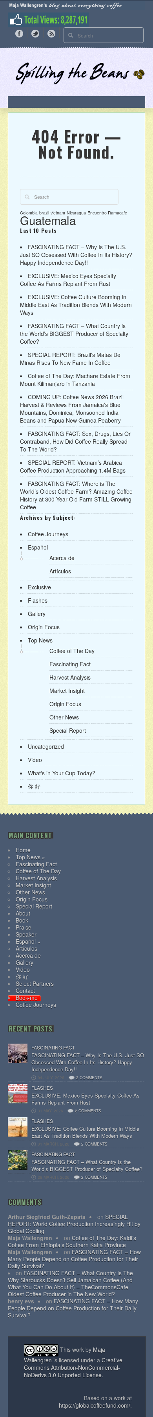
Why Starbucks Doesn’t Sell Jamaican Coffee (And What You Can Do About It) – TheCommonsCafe (70, 1283)
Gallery (37, 613)
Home (23, 850)
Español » (28, 941)
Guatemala (48, 220)
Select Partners (35, 983)
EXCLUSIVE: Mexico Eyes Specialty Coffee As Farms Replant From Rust (68, 279)
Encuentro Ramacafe (107, 213)
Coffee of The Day (72, 651)
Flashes (37, 600)
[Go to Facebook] (19, 33)
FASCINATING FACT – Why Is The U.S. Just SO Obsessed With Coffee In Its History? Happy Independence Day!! (76, 254)
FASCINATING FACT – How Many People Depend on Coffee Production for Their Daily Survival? (74, 1259)
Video (35, 760)
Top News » (30, 857)
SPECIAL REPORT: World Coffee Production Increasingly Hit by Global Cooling (74, 1224)
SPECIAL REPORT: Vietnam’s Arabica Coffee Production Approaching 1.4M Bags (73, 466)
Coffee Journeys (48, 534)
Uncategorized (46, 746)
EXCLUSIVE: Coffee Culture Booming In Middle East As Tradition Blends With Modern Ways (76, 304)
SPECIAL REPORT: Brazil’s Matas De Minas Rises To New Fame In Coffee (70, 358)
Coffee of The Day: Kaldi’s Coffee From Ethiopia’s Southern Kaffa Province (72, 1241)
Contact (25, 990)
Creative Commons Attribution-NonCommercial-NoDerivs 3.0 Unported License (73, 1367)
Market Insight (67, 690)
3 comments (89, 1077)
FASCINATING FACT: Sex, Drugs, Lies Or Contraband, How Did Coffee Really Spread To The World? (75, 441)
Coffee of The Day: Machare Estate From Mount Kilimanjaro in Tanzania (75, 379)
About (23, 913)
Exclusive (39, 587)
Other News (64, 717)
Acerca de (62, 558)
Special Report (67, 730)
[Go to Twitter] (35, 33)
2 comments (88, 1111)
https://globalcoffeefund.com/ (94, 1405)
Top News (40, 640)
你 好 (34, 786)
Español (38, 547)
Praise (23, 927)
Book (22, 920)
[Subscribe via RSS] (51, 33)
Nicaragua (76, 213)
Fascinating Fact (70, 664)
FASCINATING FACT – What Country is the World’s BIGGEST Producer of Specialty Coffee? (74, 333)
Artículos (60, 571)
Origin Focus (44, 627)
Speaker (26, 934)
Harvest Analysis (70, 677)
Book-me (27, 997)
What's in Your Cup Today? (61, 773)
